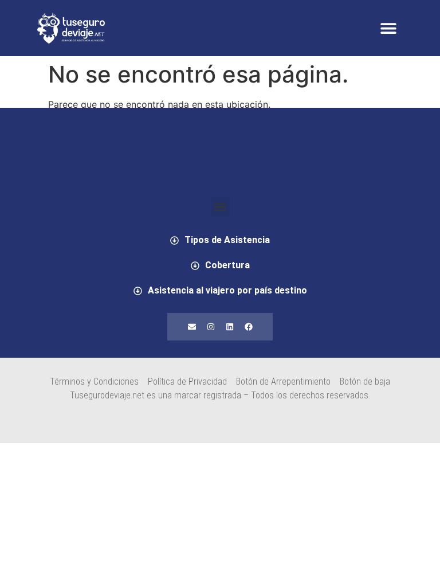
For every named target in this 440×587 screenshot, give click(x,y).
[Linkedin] (230, 327)
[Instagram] (211, 327)
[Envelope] (192, 327)
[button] (388, 28)
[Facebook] (249, 327)
